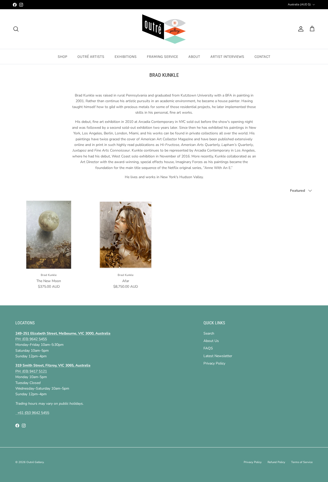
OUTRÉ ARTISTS (90, 56)
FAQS (208, 348)
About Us (211, 340)
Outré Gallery (35, 462)
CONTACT (262, 56)
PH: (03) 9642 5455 (31, 339)
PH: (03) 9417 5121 (31, 371)
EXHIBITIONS (126, 56)
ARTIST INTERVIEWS (227, 56)
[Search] (16, 29)
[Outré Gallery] (164, 29)
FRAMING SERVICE (162, 56)
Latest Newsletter (217, 356)
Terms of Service (302, 462)
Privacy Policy (214, 363)
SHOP (62, 56)
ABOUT (194, 56)
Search (208, 333)
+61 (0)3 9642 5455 (32, 412)
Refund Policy (276, 462)
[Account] (300, 29)
